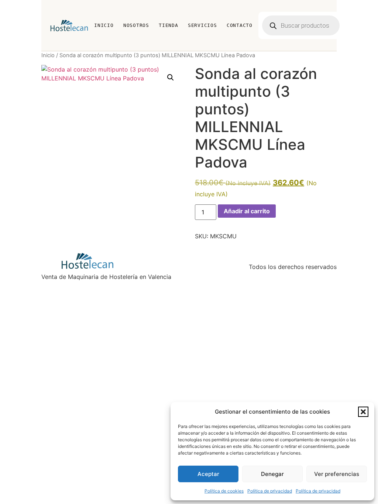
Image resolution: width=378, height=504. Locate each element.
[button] (363, 411)
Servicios (202, 25)
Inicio (104, 25)
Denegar (272, 473)
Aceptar (208, 473)
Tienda (168, 25)
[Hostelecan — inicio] (69, 25)
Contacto (239, 25)
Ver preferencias (336, 473)
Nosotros (136, 25)
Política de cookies (224, 491)
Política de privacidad (269, 491)
